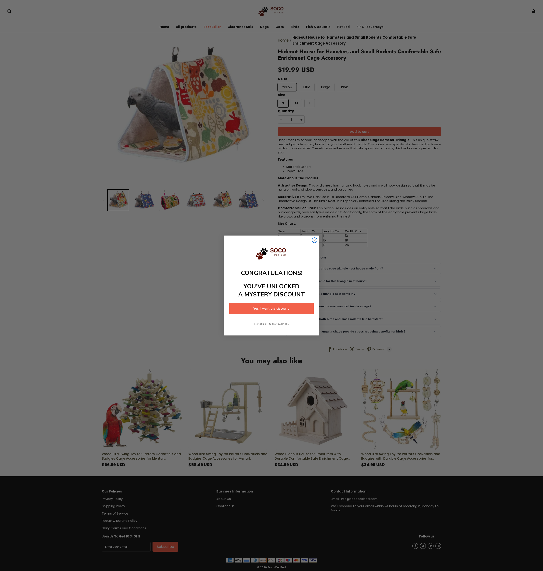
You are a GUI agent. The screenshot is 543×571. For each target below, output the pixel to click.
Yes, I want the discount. (271, 308)
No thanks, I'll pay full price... (271, 323)
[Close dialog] (314, 240)
